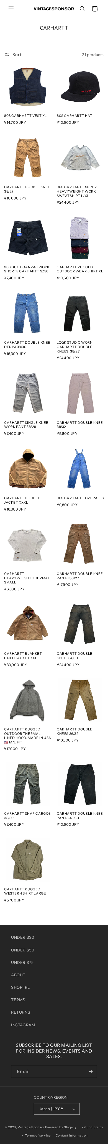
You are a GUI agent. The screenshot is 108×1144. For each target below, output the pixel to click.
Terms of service (38, 1135)
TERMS (18, 999)
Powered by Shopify (61, 1127)
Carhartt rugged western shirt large (25, 891)
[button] (11, 9)
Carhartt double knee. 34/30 (74, 655)
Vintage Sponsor (31, 1127)
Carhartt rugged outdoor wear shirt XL (80, 269)
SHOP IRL (20, 987)
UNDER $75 (22, 962)
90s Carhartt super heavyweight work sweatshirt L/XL (77, 191)
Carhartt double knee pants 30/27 (80, 576)
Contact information (72, 1135)
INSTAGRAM (23, 1024)
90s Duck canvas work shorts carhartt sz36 (27, 269)
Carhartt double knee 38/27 (27, 189)
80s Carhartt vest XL (25, 116)
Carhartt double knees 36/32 (74, 731)
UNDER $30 (22, 937)
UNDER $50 (22, 950)
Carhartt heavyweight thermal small (27, 578)
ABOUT (18, 974)
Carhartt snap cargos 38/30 (27, 815)
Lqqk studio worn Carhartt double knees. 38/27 (75, 346)
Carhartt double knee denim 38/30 (27, 344)
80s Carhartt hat (74, 116)
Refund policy (92, 1127)
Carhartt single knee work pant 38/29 (26, 424)
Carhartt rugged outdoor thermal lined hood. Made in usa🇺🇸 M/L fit (27, 735)
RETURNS (20, 1012)
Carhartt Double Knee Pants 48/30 (80, 815)
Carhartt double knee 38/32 (80, 424)
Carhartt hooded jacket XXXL (22, 500)
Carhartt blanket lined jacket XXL (23, 655)
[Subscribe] (90, 1071)
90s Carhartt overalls (80, 498)
